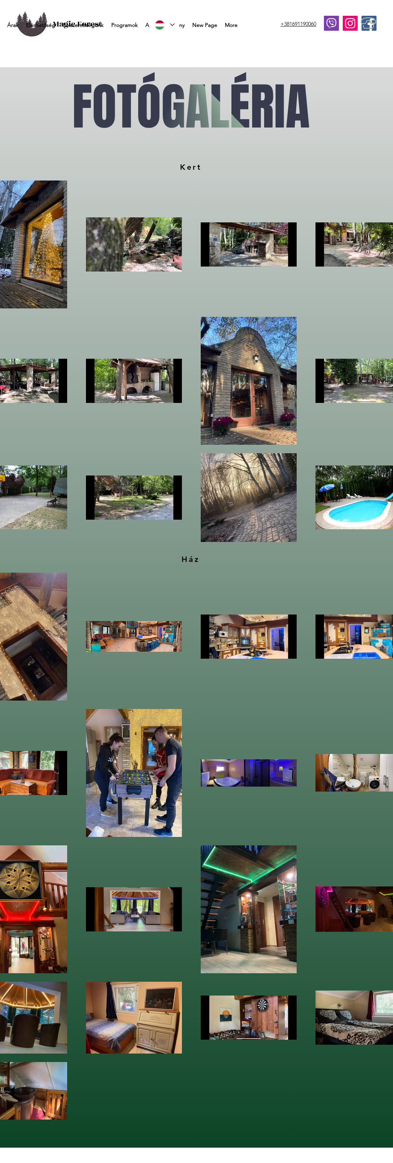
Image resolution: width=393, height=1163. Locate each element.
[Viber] (331, 23)
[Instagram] (350, 23)
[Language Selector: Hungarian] (164, 24)
